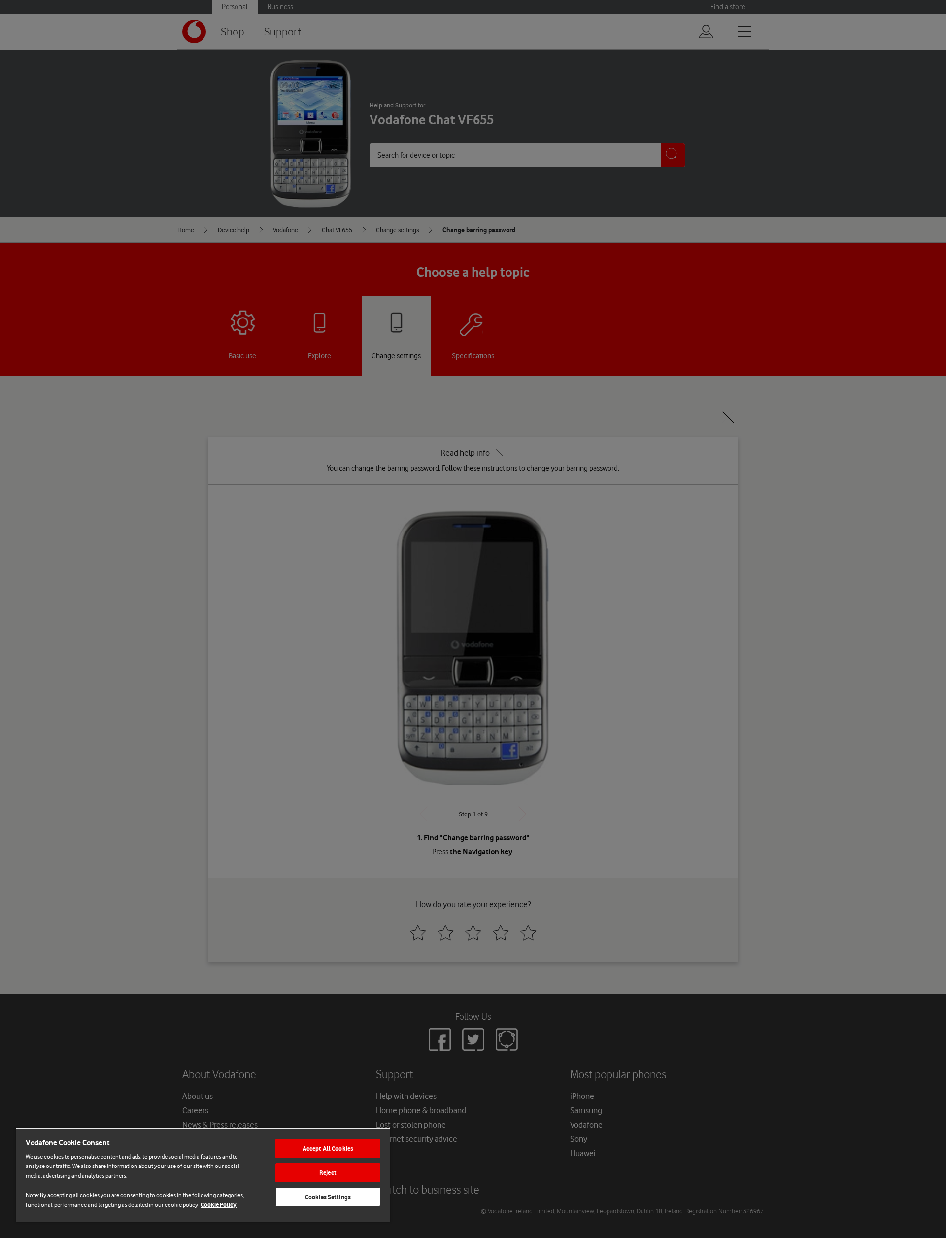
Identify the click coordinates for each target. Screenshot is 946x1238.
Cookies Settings (328, 1197)
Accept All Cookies (328, 1148)
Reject (328, 1172)
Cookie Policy (218, 1204)
